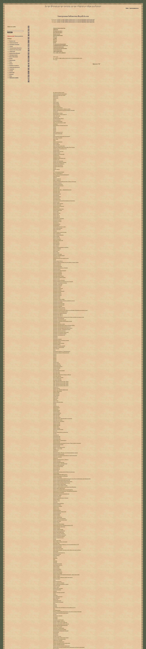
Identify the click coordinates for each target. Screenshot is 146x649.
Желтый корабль (56, 224)
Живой (54, 403)
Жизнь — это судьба (57, 448)
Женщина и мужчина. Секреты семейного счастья (64, 300)
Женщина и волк (56, 296)
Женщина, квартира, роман (59, 324)
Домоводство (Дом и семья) (15, 49)
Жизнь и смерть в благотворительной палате (62, 481)
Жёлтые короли (56, 215)
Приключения (12, 60)
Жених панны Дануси (58, 261)
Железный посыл (56, 199)
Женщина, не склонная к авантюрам (61, 332)
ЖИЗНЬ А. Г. (56, 450)
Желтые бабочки (56, 213)
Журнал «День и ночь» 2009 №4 (60, 622)
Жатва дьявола (56, 169)
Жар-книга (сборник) (57, 137)
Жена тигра (55, 251)
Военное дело (12, 41)
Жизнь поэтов (56, 509)
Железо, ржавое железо (58, 203)
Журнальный (56, 632)
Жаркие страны (56, 152)
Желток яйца (56, 211)
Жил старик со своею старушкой (60, 541)
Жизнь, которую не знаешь (59, 536)
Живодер (55, 399)
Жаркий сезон (56, 159)
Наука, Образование (13, 56)
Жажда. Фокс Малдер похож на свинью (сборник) (64, 110)
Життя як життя (56, 578)
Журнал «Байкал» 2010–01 (59, 621)
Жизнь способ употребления (59, 518)
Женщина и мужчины (57, 302)
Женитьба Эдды (56, 256)
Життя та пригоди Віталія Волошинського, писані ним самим (66, 574)
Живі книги (55, 398)
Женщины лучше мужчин (58, 343)
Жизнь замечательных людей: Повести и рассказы (64, 472)
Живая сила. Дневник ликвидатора (60, 389)
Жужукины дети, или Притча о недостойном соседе (64, 607)
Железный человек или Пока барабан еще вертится (64, 200)
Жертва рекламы (56, 367)
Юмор (10, 76)
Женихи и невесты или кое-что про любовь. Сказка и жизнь (65, 262)
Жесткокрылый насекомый (59, 370)
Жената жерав (56, 252)
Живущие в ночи (56, 417)
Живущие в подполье (57, 419)
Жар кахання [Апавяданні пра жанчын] (61, 136)
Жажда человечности (57, 107)
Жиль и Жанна (56, 555)
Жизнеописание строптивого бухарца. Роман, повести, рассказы (67, 443)
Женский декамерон (57, 274)
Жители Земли (56, 566)
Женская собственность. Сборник (60, 267)
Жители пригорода (57, 570)
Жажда (54, 99)
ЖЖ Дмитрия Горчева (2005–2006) (60, 383)
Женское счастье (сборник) (59, 280)
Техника (11, 70)
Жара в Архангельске (57, 141)
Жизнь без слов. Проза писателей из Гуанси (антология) (65, 455)
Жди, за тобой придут (58, 173)
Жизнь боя (55, 458)
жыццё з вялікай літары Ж (58, 644)
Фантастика (11, 72)
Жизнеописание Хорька (58, 444)
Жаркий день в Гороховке (58, 154)
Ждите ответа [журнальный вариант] (61, 174)
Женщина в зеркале (57, 289)
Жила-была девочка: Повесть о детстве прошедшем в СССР (66, 544)
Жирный (55, 562)
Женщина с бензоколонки (58, 318)
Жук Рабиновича (56, 610)
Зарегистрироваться (134, 8)
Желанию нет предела (58, 184)
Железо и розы (56, 202)
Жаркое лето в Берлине (58, 161)
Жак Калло (55, 111)
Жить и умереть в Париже (58, 582)
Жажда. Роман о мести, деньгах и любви (61, 109)
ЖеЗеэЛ (55, 177)
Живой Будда (56, 406)
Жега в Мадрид (56, 176)
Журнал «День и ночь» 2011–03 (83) (61, 624)
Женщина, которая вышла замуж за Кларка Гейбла (64, 325)
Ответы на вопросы (19, 36)
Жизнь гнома (56, 470)
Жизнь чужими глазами (58, 529)
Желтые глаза (56, 214)
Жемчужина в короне (57, 228)
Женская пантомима (57, 266)
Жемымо (55, 230)
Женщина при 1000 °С (58, 314)
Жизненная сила (56, 436)
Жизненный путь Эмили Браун (59, 440)
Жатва (54, 167)
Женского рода (56, 278)
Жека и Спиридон (57, 178)
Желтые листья (56, 217)
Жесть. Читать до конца (58, 377)
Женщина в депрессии (58, 288)
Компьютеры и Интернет (14, 53)
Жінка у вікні (56, 587)
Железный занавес (57, 196)
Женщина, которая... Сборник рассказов (61, 329)
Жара (54, 140)
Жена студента (56, 250)
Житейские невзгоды (57, 565)
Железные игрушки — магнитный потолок (62, 189)
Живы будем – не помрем (58, 421)
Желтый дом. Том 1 (57, 220)
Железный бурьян (57, 193)
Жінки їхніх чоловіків (58, 588)
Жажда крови (56, 103)
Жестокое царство (57, 376)
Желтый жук (56, 222)
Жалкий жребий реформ (58, 118)
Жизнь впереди (56, 467)
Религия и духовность (14, 65)
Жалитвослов (56, 117)
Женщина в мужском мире (58, 291)
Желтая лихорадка (57, 204)
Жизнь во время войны (58, 466)
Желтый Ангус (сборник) (58, 218)
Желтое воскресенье (57, 210)
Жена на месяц (56, 243)
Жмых (54, 593)
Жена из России (56, 237)
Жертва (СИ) (56, 362)
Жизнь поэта (56, 507)
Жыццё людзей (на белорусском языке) (61, 645)
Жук (54, 609)
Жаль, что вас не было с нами (59, 122)
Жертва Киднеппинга (57, 366)
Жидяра (55, 433)
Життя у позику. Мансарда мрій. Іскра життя (62, 577)
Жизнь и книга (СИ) (57, 477)
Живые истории (56, 424)
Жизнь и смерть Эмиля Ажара (59, 484)
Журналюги (55, 635)
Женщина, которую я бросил (59, 330)
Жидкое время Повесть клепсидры (60, 432)
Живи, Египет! (56, 393)
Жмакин (55, 591)
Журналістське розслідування (59, 629)
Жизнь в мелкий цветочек (58, 462)
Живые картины (56, 425)
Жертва (54, 354)
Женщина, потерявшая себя (59, 335)
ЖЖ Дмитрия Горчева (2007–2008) (60, 384)
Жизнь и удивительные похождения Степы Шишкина (64, 487)
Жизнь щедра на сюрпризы (59, 530)
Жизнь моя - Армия (57, 495)
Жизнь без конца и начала (58, 454)
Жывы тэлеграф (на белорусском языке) (61, 643)
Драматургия (12, 51)
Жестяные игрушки (57, 380)
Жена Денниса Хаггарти (58, 235)
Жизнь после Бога (57, 504)
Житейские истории (57, 563)
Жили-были (55, 551)
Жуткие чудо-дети (57, 636)
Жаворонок (55, 96)
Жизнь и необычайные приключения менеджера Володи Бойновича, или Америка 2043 (72, 478)
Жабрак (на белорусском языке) (60, 94)
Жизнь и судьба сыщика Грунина (60, 485)
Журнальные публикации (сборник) (60, 630)
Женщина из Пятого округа (59, 307)
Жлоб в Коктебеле (57, 589)
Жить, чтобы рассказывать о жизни (60, 584)
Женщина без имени (57, 285)
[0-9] (94, 19)
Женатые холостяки (57, 254)
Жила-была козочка (57, 546)
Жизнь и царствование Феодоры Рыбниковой (63, 489)
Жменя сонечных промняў (59, 592)
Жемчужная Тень (57, 229)
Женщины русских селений (59, 346)
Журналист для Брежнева (58, 628)
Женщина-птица (56, 322)
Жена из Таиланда (57, 239)
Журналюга (55, 633)
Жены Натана (56, 348)
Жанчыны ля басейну (57, 133)
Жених (54, 259)
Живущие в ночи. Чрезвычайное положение (62, 418)
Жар (54, 135)
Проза (10, 62)
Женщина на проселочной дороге (60, 311)
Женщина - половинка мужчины (60, 283)
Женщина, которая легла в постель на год (62, 326)
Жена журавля (56, 236)
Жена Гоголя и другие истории (59, 232)
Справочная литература (14, 67)
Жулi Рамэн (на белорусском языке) (60, 613)
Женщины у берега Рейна (58, 347)
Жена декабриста (57, 233)
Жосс (54, 603)
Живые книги (56, 426)
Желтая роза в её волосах (58, 206)
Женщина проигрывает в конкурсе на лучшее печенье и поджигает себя (68, 317)
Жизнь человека (56, 528)
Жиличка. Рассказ (57, 554)
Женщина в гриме (57, 287)
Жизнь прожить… (57, 515)
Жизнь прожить (56, 514)
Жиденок (55, 430)
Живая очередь (56, 388)
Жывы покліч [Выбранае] (58, 641)
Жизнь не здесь (56, 500)
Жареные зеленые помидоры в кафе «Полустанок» (64, 147)
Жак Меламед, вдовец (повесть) (60, 114)
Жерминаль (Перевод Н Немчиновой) (61, 352)
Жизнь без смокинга (57, 456)
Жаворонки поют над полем (59, 95)
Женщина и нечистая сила (58, 303)
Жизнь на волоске (57, 496)
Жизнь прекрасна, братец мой (59, 511)
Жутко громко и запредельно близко (61, 637)
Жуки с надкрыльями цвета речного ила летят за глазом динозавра (67, 611)
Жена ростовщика (57, 248)
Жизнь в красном (57, 461)
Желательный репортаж (58, 185)
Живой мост (55, 409)
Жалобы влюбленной (57, 121)
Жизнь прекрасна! (57, 513)
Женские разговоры (57, 272)
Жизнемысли (56, 435)
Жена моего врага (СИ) (58, 240)
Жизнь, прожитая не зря (58, 537)
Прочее (11, 63)
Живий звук (55, 396)
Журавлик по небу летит (58, 619)
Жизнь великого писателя (58, 465)
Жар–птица (55, 139)
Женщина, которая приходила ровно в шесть (62, 328)
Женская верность (57, 263)
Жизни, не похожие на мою (59, 447)
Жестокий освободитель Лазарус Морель (62, 374)
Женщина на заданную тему (59, 309)
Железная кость (56, 187)
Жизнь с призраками (57, 517)
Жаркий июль (56, 155)
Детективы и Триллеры (14, 44)
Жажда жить (56, 102)
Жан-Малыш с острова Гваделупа (60, 125)
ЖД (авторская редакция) (58, 172)
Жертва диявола (56, 363)
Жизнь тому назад (57, 521)
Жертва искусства (57, 365)
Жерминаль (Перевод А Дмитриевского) (61, 351)
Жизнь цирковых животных (59, 526)
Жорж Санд (55, 599)
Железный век (56, 195)
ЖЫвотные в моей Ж (57, 640)
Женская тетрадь (56, 269)
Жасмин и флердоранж (58, 166)
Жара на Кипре (56, 144)
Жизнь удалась (56, 522)
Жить (54, 580)
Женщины (55, 336)
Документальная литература (15, 48)
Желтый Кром (56, 225)
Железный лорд (56, 198)
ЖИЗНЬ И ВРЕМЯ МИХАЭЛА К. (60, 474)
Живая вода (55, 387)
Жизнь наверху (56, 499)
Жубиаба (55, 606)
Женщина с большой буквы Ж (59, 320)
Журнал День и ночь (57, 626)
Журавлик (55, 617)
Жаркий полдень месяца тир (59, 158)
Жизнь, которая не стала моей (59, 535)
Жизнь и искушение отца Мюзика (60, 476)
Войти (127, 8)
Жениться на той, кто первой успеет (61, 258)
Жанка (54, 126)
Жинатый (55, 558)
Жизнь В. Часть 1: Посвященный (60, 463)
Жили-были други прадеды (59, 552)
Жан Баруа (55, 124)
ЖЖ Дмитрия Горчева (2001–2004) (60, 381)
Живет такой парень (57, 391)
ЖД (54, 170)
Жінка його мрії (56, 585)
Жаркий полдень (56, 157)
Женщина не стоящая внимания (60, 313)
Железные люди (56, 191)
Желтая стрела (56, 207)
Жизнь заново (56, 473)
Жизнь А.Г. (55, 451)
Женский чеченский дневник (59, 277)
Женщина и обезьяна (57, 306)
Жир (54, 559)
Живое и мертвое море (58, 402)
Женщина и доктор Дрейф (58, 299)
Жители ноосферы (57, 569)
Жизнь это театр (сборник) (59, 533)
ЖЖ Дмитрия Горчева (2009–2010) (60, 385)
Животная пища (56, 414)
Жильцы (55, 556)
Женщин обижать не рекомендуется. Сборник (63, 281)
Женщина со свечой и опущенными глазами (62, 321)
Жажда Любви (56, 104)
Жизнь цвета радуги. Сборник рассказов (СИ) (63, 525)
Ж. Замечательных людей (58, 92)
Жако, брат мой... (57, 115)
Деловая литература (13, 42)
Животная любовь (57, 413)
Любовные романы (13, 55)
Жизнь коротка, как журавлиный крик (61, 493)
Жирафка (55, 561)
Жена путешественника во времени (60, 247)
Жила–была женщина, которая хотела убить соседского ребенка (67, 550)
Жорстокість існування (58, 602)
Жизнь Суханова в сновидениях (60, 519)
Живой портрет (56, 410)
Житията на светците (57, 572)
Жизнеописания (56, 446)
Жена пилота (56, 246)
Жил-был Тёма (56, 543)
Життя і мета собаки (57, 573)
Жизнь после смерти (57, 506)
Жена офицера (56, 244)
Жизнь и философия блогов (59, 488)
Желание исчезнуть (57, 183)
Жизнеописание (56, 441)
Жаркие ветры (56, 150)
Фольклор (11, 74)
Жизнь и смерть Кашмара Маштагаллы (61, 482)
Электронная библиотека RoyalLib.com (73, 16)
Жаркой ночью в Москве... (58, 163)
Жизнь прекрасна (57, 510)
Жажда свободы (56, 106)
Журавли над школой (57, 615)
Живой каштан (56, 407)
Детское (11, 46)
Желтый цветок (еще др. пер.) (59, 226)
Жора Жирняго (56, 598)
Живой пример (56, 411)
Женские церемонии (57, 273)
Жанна (54, 128)
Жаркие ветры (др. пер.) (58, 151)
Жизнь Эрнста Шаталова (58, 532)
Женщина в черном (57, 293)
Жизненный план (57, 439)
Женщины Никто (56, 344)
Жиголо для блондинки (58, 429)
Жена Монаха (56, 241)
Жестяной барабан (57, 378)
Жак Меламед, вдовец (58, 113)
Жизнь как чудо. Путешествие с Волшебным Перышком (65, 491)
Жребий (55, 604)
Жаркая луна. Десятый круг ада (60, 148)
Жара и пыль (56, 143)
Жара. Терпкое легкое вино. (59, 146)
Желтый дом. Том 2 (57, 221)
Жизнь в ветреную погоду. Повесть (60, 459)
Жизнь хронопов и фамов (58, 524)
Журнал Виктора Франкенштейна (60, 625)
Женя (54, 350)
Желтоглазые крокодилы (58, 209)
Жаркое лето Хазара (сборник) (59, 162)
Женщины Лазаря (57, 341)
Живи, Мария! (56, 395)
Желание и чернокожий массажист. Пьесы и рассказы (64, 181)
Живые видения (56, 422)
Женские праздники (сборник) (59, 270)
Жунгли (54, 614)
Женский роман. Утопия (58, 276)
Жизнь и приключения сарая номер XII (61, 480)
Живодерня (55, 400)
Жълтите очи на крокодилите (59, 639)
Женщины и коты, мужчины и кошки (61, 340)
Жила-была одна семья (58, 548)
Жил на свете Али (57, 540)
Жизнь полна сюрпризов (58, 503)
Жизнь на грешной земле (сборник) (60, 498)
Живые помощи (56, 428)
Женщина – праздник (57, 284)
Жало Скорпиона (57, 120)
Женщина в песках (57, 292)
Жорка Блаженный (57, 600)
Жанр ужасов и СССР (58, 132)
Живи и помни (56, 392)
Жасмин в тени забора (58, 165)
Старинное (11, 69)
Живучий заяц (56, 415)
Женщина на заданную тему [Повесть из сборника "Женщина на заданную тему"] (70, 310)
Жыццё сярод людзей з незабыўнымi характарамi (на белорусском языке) (69, 647)
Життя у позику (56, 576)
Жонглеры (55, 595)
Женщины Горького (57, 339)
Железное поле (56, 188)
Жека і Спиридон (57, 180)
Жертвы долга (56, 369)
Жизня (54, 539)
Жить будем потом (57, 581)
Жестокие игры (56, 372)
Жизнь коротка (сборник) (58, 492)
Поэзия (10, 58)
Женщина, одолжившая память (59, 333)
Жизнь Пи (55, 502)
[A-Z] (91, 19)
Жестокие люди (56, 373)
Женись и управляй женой (58, 255)
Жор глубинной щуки (57, 596)
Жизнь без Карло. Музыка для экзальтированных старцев (65, 452)
